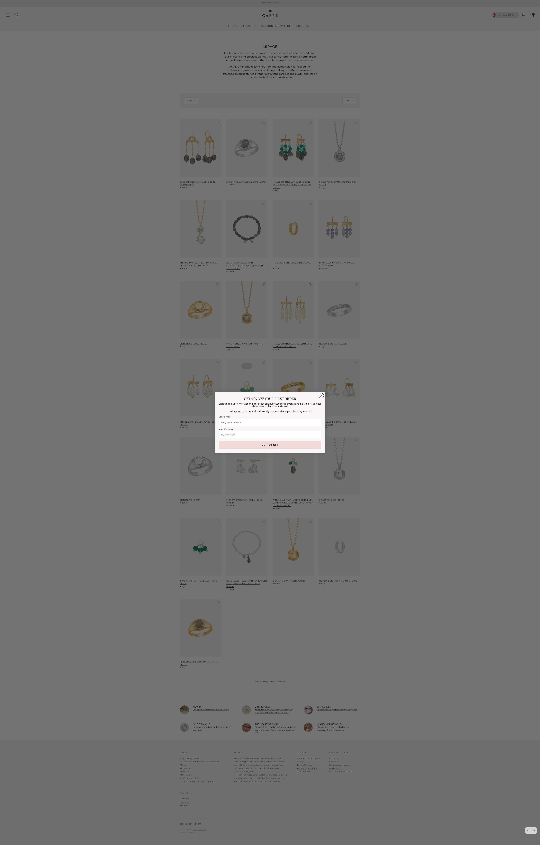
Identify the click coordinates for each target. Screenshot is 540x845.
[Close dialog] (321, 395)
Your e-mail (224, 417)
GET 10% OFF (270, 444)
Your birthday (226, 429)
